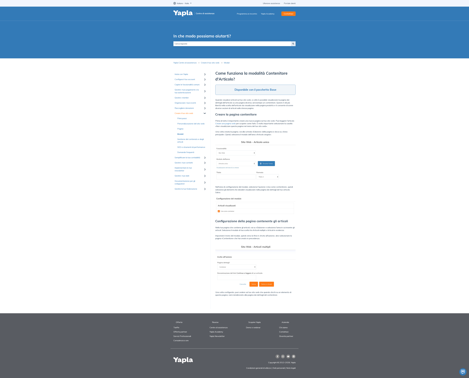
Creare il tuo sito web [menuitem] (184, 113)
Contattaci (288, 13)
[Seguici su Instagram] (283, 356)
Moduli (226, 62)
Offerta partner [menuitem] (180, 332)
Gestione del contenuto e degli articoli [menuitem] (190, 140)
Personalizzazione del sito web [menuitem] (191, 123)
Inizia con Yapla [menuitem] (181, 74)
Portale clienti (290, 3)
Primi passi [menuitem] (182, 118)
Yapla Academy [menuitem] (216, 332)
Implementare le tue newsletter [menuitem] (183, 169)
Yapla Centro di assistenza (185, 62)
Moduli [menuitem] (180, 134)
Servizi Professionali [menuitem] (182, 336)
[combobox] (232, 43)
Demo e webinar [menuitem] (253, 327)
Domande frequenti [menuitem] (185, 152)
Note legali (291, 368)
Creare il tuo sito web (210, 62)
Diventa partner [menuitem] (286, 336)
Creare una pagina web (225, 123)
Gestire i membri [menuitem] (182, 97)
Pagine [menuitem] (180, 129)
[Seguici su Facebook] (277, 356)
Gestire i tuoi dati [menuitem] (182, 175)
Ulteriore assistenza (271, 3)
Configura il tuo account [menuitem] (185, 79)
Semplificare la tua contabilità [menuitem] (187, 157)
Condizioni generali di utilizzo (258, 368)
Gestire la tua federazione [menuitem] (186, 189)
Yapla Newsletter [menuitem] (217, 336)
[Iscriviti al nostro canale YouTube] (288, 356)
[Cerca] (293, 43)
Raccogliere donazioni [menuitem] (184, 108)
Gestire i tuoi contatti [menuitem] (184, 162)
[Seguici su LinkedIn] (294, 356)
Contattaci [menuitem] (283, 332)
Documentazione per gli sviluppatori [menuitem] (185, 182)
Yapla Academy (268, 13)
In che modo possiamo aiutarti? (202, 36)
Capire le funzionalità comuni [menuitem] (187, 84)
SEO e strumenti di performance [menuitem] (191, 147)
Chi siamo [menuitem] (283, 327)
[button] (205, 74)
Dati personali (279, 368)
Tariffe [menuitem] (176, 327)
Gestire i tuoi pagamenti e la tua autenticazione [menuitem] (187, 91)
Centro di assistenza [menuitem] (219, 327)
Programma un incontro (247, 13)
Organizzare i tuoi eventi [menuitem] (185, 103)
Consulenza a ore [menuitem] (181, 340)
